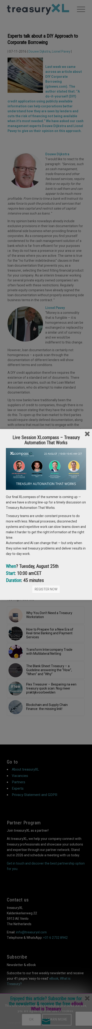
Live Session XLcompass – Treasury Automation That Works (46, 440)
